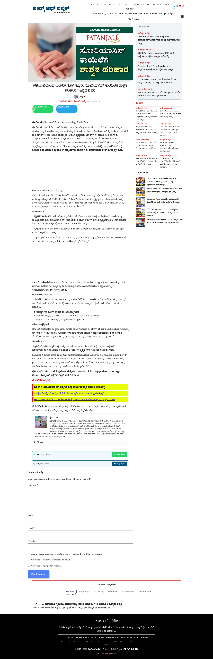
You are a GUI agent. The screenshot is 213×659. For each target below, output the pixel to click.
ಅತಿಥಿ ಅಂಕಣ (70, 591)
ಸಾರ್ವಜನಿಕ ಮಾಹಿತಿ (144, 50)
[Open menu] (182, 16)
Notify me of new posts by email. (46, 566)
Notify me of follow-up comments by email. (50, 559)
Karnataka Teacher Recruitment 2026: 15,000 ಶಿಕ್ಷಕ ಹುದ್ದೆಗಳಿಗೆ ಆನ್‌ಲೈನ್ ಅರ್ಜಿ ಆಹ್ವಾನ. (147, 161)
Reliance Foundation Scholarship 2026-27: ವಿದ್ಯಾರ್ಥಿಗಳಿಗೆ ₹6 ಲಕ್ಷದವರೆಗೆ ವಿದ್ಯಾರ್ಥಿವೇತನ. (169, 147)
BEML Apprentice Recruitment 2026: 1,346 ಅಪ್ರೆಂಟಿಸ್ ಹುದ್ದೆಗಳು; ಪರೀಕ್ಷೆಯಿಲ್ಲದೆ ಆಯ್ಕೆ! (156, 54)
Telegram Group (62, 107)
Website (31, 541)
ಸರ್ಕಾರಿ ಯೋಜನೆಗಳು (145, 89)
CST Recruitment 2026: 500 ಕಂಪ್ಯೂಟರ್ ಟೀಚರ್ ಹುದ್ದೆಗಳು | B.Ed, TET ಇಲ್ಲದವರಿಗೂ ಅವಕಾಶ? (157, 81)
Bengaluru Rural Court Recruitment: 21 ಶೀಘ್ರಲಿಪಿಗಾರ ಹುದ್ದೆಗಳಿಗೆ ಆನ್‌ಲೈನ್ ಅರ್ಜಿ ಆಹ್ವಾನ (155, 67)
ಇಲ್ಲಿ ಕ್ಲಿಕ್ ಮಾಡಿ (101, 371)
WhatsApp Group (42, 107)
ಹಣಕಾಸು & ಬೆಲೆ (71, 594)
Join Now (121, 455)
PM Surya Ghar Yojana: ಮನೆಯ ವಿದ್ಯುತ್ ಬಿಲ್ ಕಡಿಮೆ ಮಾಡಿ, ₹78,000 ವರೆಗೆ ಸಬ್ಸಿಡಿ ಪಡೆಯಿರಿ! (159, 94)
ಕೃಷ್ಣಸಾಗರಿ (83, 96)
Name (31, 515)
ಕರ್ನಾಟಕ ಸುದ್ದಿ (79, 101)
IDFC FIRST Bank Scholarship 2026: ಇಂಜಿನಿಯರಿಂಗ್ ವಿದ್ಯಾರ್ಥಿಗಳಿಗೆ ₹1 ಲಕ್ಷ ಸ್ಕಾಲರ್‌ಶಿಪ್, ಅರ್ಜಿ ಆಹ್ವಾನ (159, 39)
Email (31, 528)
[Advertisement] (80, 170)
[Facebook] (35, 442)
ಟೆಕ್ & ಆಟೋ (112, 591)
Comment (33, 485)
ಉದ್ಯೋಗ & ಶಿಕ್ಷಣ (144, 33)
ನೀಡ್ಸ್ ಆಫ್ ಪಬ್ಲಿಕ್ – (95, 649)
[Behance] (41, 442)
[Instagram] (38, 442)
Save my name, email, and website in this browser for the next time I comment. (66, 554)
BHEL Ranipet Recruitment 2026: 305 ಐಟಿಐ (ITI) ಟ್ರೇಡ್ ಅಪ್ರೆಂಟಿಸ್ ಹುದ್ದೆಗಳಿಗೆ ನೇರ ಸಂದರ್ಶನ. (170, 162)
